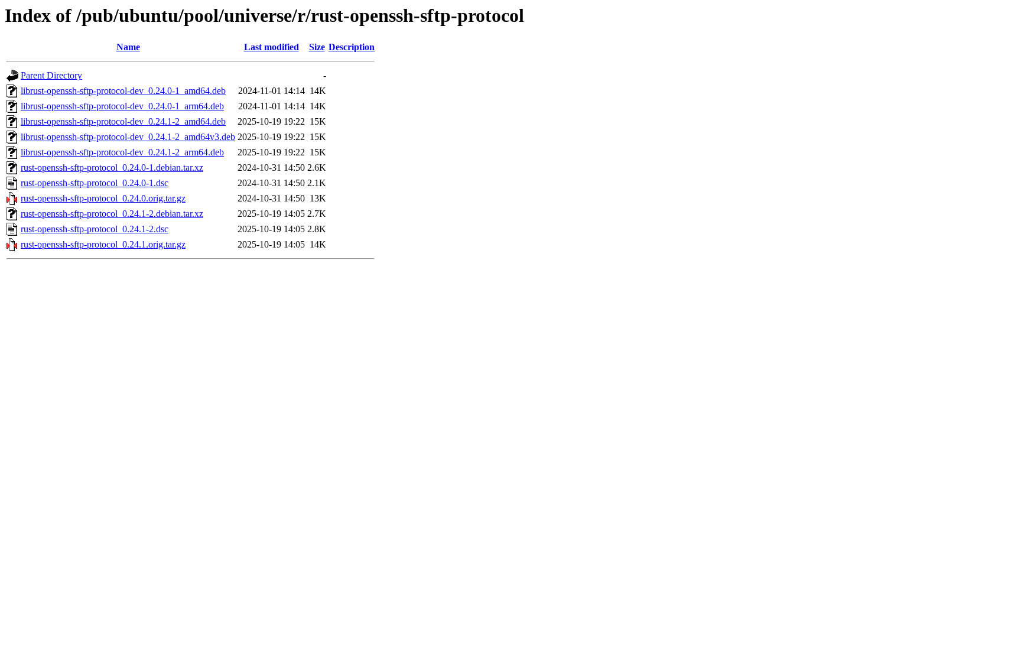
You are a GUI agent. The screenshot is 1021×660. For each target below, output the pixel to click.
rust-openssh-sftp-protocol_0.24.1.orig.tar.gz (103, 244)
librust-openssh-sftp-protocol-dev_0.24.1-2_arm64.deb (122, 152)
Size (317, 47)
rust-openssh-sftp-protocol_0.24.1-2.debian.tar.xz (112, 214)
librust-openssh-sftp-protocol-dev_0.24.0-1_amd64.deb (123, 91)
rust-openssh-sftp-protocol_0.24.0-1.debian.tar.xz (112, 167)
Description (352, 47)
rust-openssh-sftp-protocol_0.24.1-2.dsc (94, 229)
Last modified (271, 47)
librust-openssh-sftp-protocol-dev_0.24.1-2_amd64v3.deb (128, 137)
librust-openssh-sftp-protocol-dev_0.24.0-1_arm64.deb (122, 106)
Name (128, 47)
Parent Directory (51, 75)
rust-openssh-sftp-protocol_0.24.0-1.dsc (94, 183)
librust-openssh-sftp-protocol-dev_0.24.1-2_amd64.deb (123, 121)
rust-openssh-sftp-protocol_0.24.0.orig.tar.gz (103, 198)
